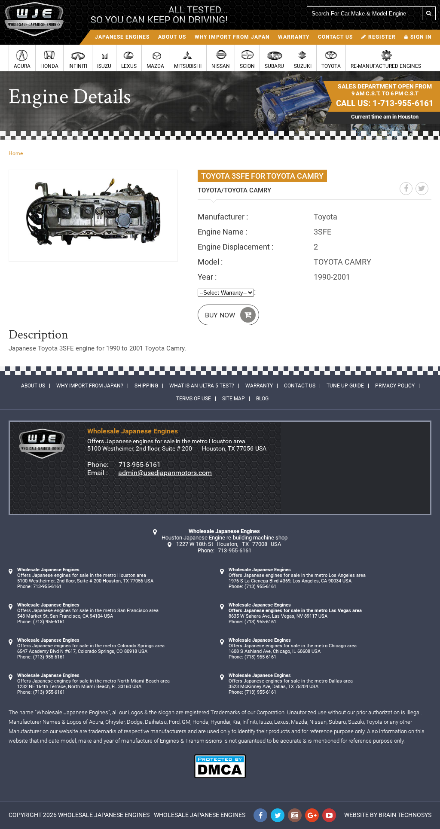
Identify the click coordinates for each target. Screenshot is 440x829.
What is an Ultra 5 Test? (201, 386)
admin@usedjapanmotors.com (165, 473)
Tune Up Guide (345, 386)
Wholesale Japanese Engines (104, 814)
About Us (33, 386)
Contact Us (299, 386)
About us (172, 37)
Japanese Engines (122, 37)
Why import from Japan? (89, 386)
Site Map (233, 399)
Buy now (220, 315)
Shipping (146, 386)
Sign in (420, 37)
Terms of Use (193, 399)
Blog (262, 399)
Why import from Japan (232, 37)
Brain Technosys (405, 814)
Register (382, 37)
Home (16, 153)
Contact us (335, 37)
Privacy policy (395, 386)
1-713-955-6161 (403, 103)
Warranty (293, 37)
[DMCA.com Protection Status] (220, 776)
